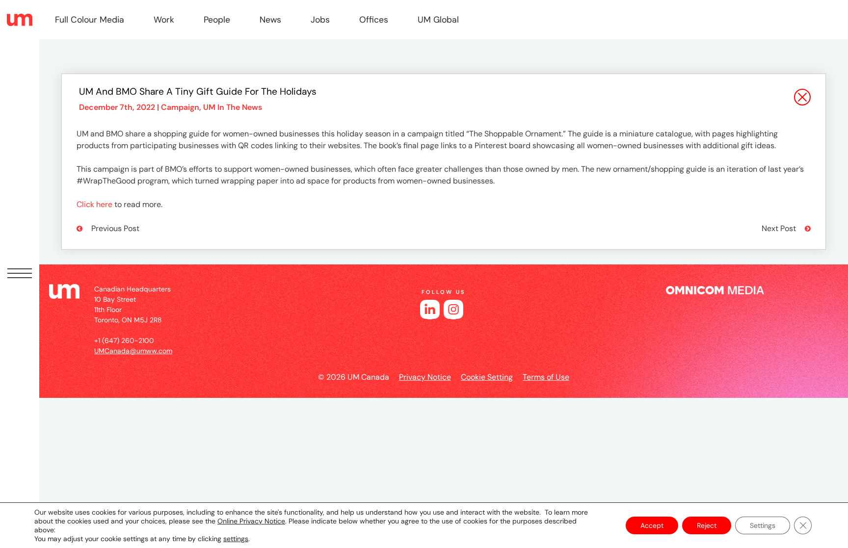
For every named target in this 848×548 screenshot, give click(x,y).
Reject (706, 525)
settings (235, 538)
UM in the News (232, 107)
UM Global (438, 19)
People (217, 19)
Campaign (180, 107)
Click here (94, 204)
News (270, 19)
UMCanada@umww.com (133, 350)
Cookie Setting (487, 377)
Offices (373, 19)
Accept (651, 525)
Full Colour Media (89, 19)
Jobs (320, 19)
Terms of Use (546, 377)
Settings (762, 525)
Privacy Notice (425, 377)
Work (164, 19)
